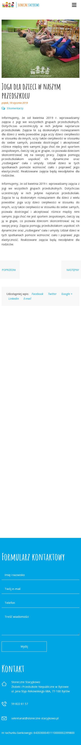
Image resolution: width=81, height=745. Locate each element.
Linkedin (13, 298)
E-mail (27, 298)
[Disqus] (40, 363)
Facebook (37, 294)
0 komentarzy (15, 108)
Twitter (52, 294)
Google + (66, 294)
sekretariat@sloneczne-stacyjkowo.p (34, 718)
